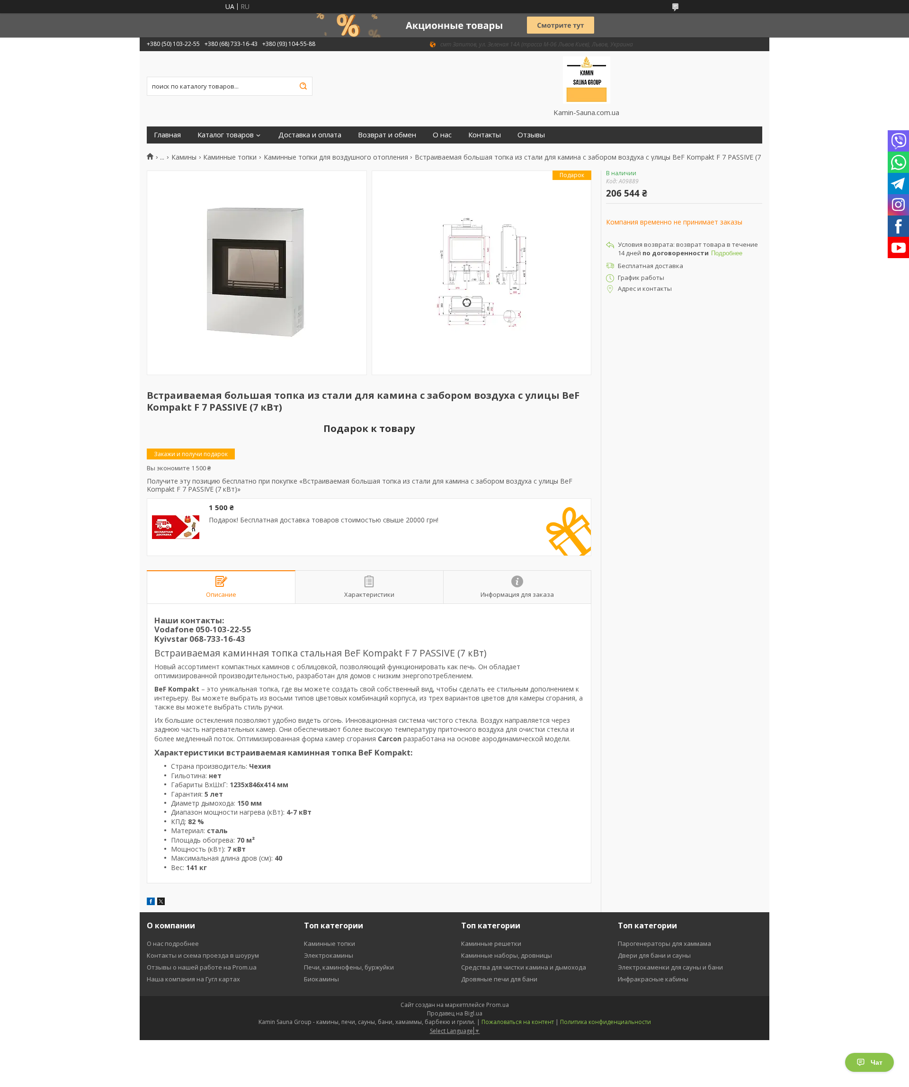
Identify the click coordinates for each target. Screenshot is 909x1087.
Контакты (484, 134)
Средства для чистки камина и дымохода (523, 967)
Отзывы (531, 134)
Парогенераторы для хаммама (664, 943)
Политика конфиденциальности (605, 1022)
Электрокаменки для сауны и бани (670, 967)
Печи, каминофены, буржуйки (349, 967)
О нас (442, 134)
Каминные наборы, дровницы (506, 955)
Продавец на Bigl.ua (454, 1013)
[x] (161, 902)
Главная (167, 134)
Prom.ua (497, 1005)
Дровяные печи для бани (499, 979)
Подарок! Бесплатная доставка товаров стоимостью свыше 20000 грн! (323, 520)
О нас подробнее (173, 943)
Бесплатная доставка (650, 265)
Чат (876, 1062)
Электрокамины (328, 955)
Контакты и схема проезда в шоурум (203, 955)
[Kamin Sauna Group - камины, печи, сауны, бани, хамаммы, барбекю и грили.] (586, 79)
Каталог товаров (225, 134)
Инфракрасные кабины (653, 979)
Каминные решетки (491, 943)
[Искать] (303, 86)
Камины (183, 157)
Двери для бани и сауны (654, 955)
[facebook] (151, 902)
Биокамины (321, 979)
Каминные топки (230, 157)
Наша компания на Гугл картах (193, 979)
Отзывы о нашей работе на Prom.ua (202, 967)
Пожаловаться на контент (517, 1022)
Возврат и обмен (387, 134)
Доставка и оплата (309, 134)
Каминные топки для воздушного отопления (336, 157)
